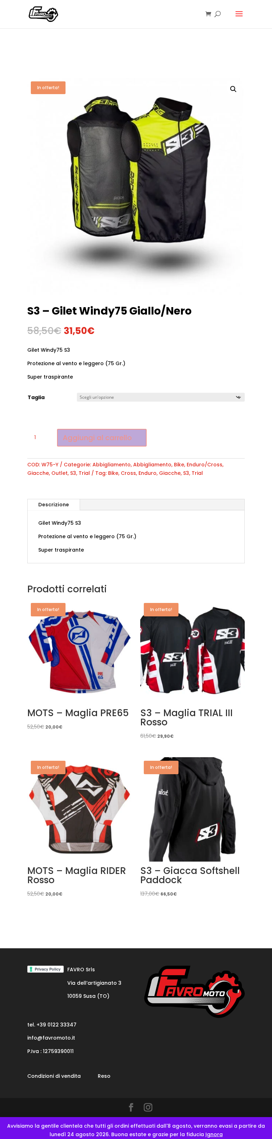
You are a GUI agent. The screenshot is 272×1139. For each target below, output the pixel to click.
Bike (179, 464)
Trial (84, 473)
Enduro (147, 473)
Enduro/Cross (204, 464)
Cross (128, 473)
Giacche (38, 473)
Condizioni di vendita (54, 1076)
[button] (233, 89)
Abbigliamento (111, 464)
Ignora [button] (214, 1134)
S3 (73, 473)
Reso (104, 1076)
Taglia (36, 397)
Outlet (59, 473)
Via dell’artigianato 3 (94, 982)
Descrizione (53, 504)
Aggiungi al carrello (97, 438)
